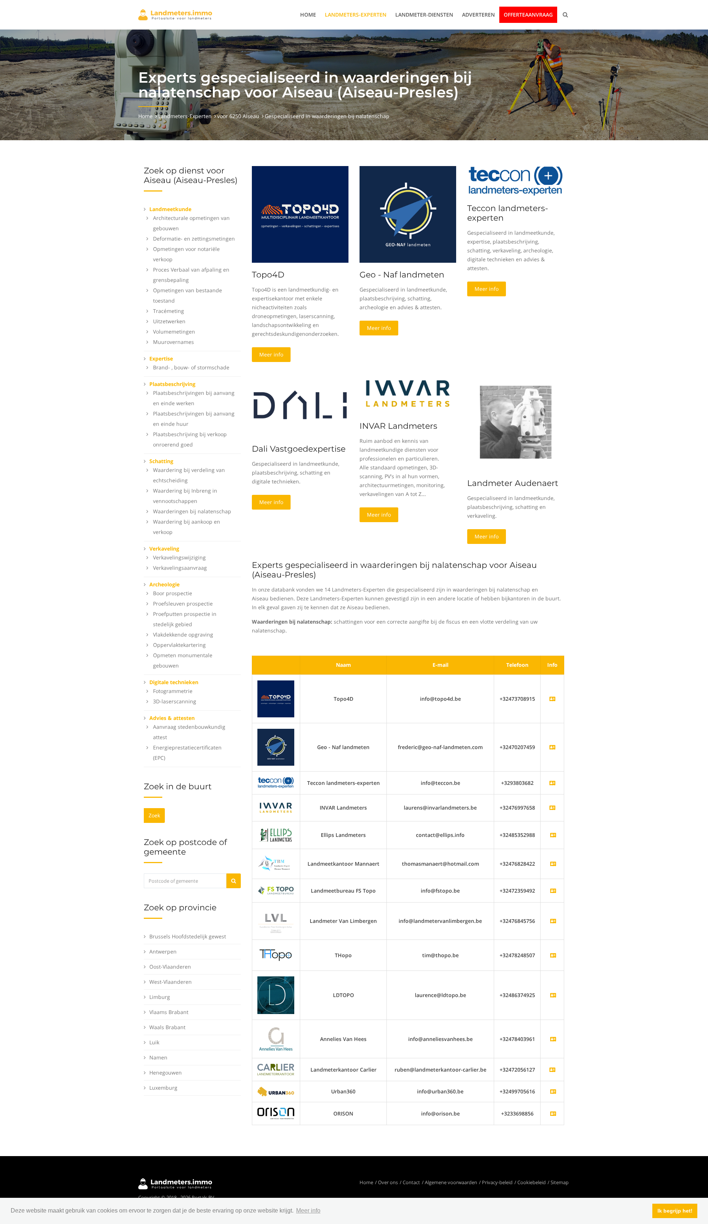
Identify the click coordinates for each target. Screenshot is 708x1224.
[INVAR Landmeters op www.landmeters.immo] (408, 392)
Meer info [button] (308, 1210)
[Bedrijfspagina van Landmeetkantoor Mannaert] (553, 863)
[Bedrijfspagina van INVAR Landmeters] (275, 807)
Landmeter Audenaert (512, 483)
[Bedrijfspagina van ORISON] (553, 1113)
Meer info (271, 354)
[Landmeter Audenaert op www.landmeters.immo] (515, 421)
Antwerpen (163, 951)
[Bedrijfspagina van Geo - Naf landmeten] (275, 746)
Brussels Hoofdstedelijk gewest (187, 936)
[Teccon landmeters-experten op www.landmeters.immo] (515, 180)
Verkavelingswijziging (179, 557)
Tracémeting (168, 310)
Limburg (159, 996)
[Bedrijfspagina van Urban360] (553, 1091)
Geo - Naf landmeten (402, 275)
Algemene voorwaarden (451, 1182)
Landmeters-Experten (355, 14)
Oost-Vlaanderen (170, 966)
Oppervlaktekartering (179, 644)
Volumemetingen (174, 331)
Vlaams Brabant (168, 1012)
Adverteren (478, 14)
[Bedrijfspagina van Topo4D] (275, 698)
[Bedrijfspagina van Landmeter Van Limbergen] (553, 920)
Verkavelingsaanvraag (180, 567)
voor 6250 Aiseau (238, 116)
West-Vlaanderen (170, 981)
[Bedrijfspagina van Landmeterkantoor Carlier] (275, 1068)
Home (308, 14)
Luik (154, 1042)
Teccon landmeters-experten (507, 213)
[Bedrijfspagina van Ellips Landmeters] (553, 834)
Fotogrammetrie (172, 690)
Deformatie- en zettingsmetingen (194, 238)
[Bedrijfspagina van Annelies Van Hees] (553, 1038)
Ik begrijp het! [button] (675, 1211)
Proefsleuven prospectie (183, 603)
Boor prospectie (172, 593)
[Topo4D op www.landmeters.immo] (300, 213)
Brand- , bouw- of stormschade (191, 367)
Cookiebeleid (531, 1182)
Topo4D (268, 275)
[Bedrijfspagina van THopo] (553, 955)
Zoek (154, 815)
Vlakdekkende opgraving (183, 634)
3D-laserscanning (174, 701)
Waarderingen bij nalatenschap (192, 511)
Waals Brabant (167, 1027)
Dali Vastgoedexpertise (299, 449)
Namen (158, 1057)
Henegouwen (165, 1072)
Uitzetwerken (169, 321)
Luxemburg (163, 1087)
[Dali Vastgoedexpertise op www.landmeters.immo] (300, 404)
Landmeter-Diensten (424, 14)
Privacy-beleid (497, 1182)
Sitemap (560, 1182)
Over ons (388, 1182)
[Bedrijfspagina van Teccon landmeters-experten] (275, 782)
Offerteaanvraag (528, 14)
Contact (411, 1182)
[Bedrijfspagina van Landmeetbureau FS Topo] (553, 890)
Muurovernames (173, 341)
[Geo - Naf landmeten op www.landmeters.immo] (408, 213)
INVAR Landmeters (398, 426)
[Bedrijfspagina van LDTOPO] (553, 995)
